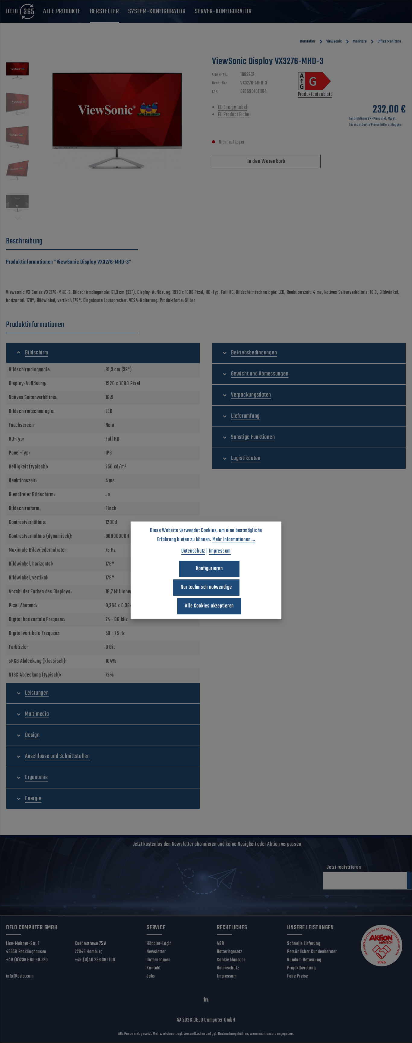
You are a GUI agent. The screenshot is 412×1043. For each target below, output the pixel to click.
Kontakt (153, 968)
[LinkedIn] (206, 1001)
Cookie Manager (231, 960)
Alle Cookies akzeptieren (209, 606)
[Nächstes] (17, 218)
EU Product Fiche (233, 114)
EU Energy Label (232, 107)
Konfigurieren (209, 568)
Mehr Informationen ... (233, 539)
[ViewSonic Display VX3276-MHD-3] (117, 120)
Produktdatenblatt (315, 94)
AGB (220, 944)
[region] (103, 139)
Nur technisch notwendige (206, 587)
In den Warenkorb (266, 161)
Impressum (227, 976)
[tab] (72, 241)
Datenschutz (228, 968)
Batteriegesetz (229, 952)
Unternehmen (158, 960)
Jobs (151, 976)
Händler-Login (159, 944)
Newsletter (156, 952)
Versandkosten (194, 1034)
